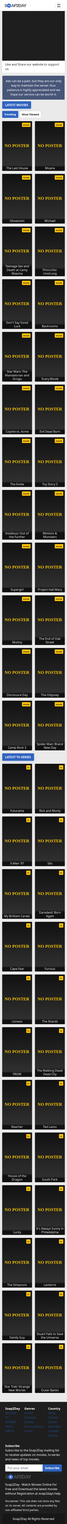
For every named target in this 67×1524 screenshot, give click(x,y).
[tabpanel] (33, 434)
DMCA (9, 1431)
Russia (52, 1435)
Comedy (30, 1417)
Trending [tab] (10, 114)
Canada (53, 1431)
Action (28, 1413)
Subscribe (52, 1468)
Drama (29, 1422)
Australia (54, 1426)
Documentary (34, 1426)
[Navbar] (59, 6)
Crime (28, 1431)
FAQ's (9, 1426)
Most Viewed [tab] (30, 114)
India (51, 1413)
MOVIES (11, 1413)
